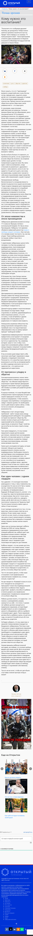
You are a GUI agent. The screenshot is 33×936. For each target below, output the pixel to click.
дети (12, 83)
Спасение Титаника (10, 908)
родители (24, 83)
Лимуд (6, 916)
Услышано (8, 910)
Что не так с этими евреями (14, 797)
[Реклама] (16, 724)
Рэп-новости (8, 905)
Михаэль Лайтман (16, 694)
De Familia (7, 903)
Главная (4, 9)
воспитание (6, 83)
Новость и (7, 901)
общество (17, 83)
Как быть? (7, 911)
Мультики (7, 900)
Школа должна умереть (13, 777)
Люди (6, 898)
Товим (6, 914)
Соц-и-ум (7, 906)
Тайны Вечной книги (10, 919)
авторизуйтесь (27, 832)
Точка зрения (11, 12)
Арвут (6, 918)
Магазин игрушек (9, 913)
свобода (5, 86)
